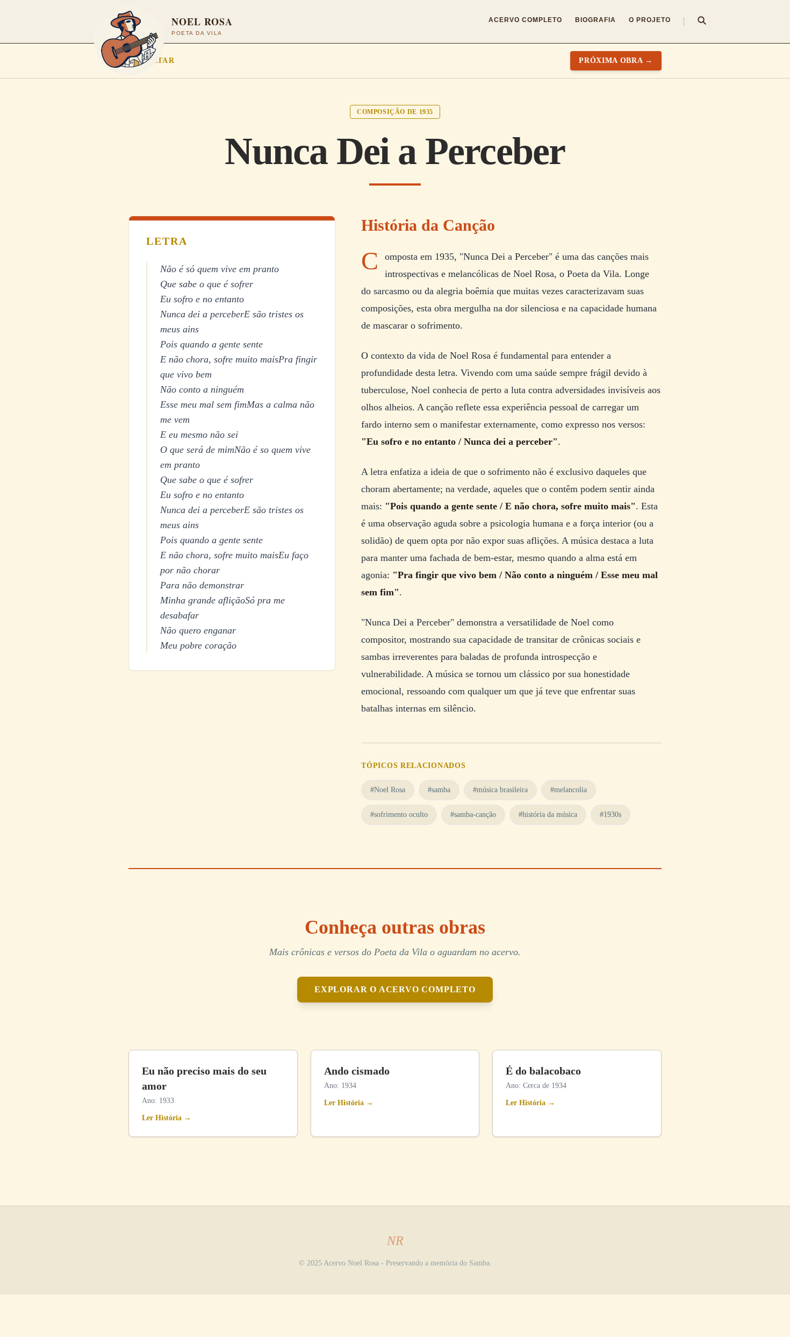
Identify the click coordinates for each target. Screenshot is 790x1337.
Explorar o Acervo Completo (395, 989)
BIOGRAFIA (595, 20)
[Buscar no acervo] (702, 21)
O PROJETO (650, 20)
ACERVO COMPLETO (525, 20)
